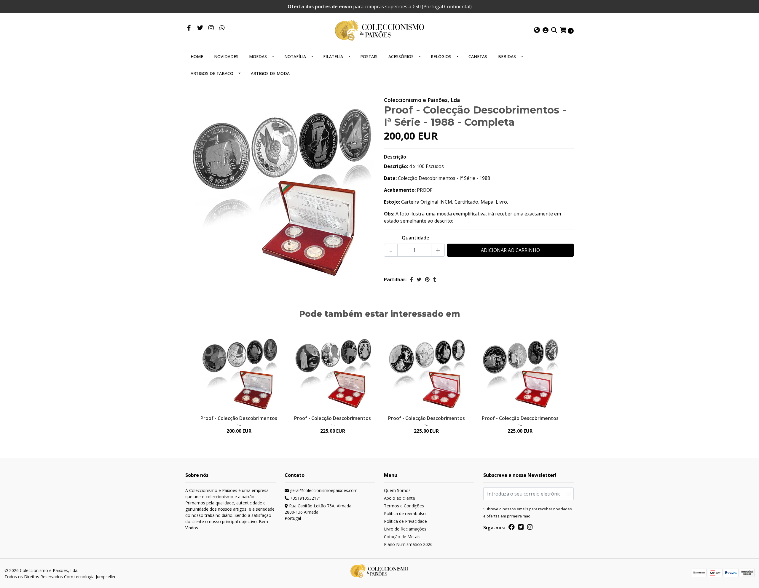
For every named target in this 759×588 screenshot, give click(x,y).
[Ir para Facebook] (189, 28)
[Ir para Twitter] (200, 28)
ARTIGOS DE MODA (270, 73)
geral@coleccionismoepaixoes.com (323, 490)
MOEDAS (258, 56)
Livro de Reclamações (405, 529)
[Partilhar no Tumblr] (434, 279)
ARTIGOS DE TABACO (212, 73)
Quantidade (415, 237)
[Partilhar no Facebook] (411, 279)
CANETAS (477, 56)
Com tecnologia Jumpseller (90, 576)
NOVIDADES (226, 56)
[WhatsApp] (222, 28)
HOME (197, 56)
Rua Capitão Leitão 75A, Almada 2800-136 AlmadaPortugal (318, 512)
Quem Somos (397, 490)
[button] (537, 30)
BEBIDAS (507, 56)
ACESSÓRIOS (401, 56)
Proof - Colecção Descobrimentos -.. (238, 421)
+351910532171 (305, 498)
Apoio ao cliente (399, 498)
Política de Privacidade (405, 521)
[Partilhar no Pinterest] (427, 279)
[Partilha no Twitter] (419, 279)
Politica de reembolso (405, 513)
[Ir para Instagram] (211, 28)
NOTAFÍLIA (295, 56)
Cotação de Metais (402, 536)
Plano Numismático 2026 (408, 544)
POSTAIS (368, 56)
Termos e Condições (404, 506)
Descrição (395, 157)
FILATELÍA (333, 56)
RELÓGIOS (441, 56)
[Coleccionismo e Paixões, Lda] (379, 30)
